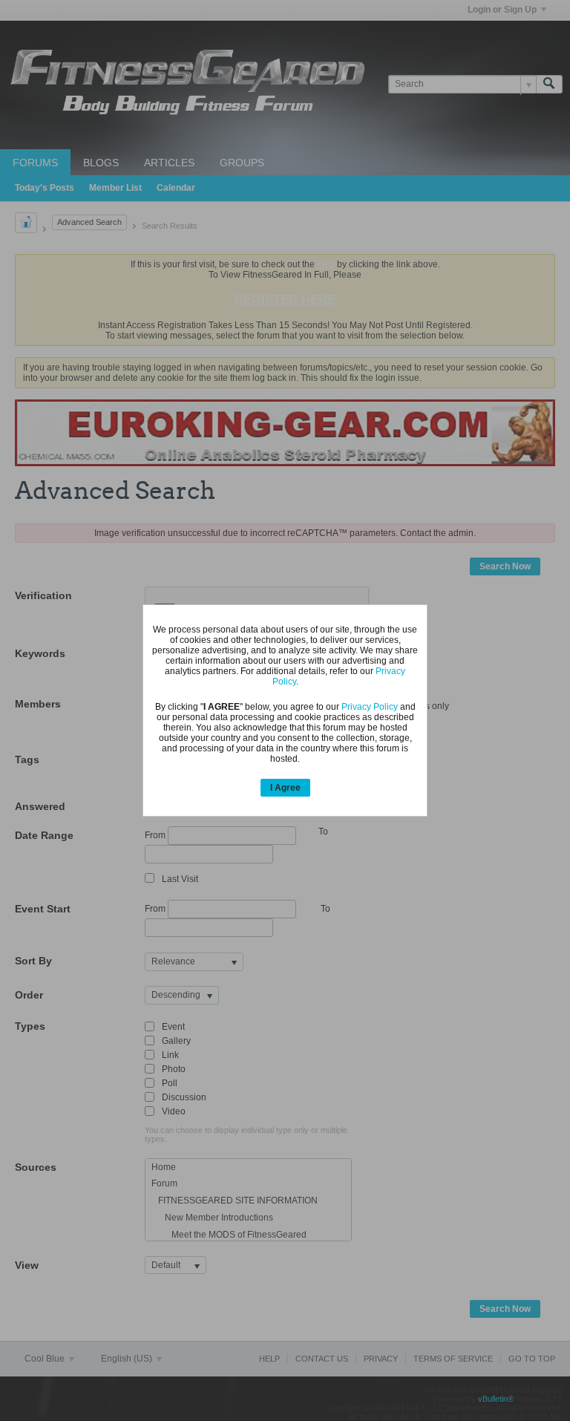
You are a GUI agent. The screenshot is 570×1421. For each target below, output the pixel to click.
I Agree (285, 788)
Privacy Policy (369, 707)
